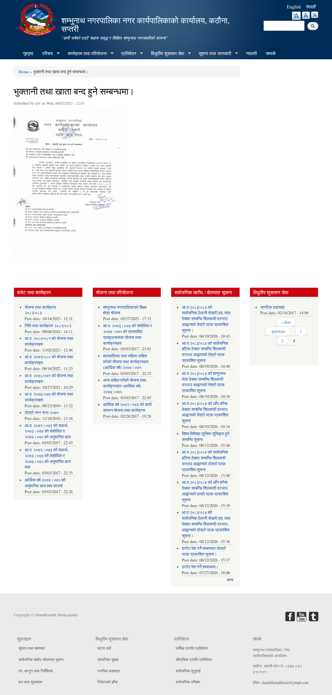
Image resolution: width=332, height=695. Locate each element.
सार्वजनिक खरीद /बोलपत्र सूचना (41, 659)
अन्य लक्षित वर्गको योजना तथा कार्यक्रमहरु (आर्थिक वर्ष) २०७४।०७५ (124, 386)
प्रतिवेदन (126, 53)
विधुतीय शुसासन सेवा (165, 53)
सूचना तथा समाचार (31, 648)
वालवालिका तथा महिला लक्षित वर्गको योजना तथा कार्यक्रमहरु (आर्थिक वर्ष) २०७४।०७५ (125, 361)
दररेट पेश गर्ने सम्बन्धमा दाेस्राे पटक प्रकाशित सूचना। (204, 551)
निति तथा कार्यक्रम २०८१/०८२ (48, 326)
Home (23, 72)
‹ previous (277, 331)
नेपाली (310, 7)
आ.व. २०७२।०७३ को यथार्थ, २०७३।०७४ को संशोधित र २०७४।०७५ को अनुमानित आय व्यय (48, 458)
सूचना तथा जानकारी (212, 53)
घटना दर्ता (104, 648)
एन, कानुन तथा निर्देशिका (35, 670)
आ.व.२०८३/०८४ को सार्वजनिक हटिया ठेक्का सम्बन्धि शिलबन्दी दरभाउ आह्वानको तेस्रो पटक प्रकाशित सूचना (205, 352)
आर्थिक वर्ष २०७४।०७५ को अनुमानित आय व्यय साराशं (45, 483)
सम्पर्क (271, 53)
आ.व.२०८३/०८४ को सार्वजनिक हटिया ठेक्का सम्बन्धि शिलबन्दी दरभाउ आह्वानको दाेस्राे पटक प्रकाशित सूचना (205, 460)
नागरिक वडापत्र (272, 307)
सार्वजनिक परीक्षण (188, 681)
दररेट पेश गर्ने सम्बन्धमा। (200, 567)
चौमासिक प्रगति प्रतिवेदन (194, 659)
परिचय (45, 53)
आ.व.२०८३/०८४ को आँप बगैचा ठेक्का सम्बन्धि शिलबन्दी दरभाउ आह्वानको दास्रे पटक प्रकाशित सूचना (205, 491)
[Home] (38, 19)
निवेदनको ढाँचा (107, 681)
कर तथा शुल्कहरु (30, 681)
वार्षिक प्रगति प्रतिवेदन (192, 648)
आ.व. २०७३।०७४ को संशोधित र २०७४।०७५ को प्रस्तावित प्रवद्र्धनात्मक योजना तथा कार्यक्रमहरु (127, 334)
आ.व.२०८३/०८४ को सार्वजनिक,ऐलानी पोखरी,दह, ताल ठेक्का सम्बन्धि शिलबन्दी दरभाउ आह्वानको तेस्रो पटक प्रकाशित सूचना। (206, 319)
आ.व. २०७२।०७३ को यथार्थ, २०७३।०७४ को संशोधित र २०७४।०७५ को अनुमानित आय (48, 431)
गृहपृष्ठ (28, 53)
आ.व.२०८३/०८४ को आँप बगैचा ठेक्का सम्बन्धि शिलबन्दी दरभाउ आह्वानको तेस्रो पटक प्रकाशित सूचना (205, 412)
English (294, 7)
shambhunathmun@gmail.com (285, 682)
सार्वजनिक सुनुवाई (188, 670)
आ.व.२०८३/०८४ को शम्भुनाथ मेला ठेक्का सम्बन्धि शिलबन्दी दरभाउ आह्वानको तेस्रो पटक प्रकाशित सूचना (204, 382)
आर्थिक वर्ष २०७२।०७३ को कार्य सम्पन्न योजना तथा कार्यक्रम (127, 407)
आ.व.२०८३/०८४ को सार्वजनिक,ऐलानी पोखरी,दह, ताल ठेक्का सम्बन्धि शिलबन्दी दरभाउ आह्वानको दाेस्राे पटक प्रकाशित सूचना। (206, 524)
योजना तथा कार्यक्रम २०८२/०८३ (40, 310)
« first (285, 322)
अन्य (230, 580)
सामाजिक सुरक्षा (108, 659)
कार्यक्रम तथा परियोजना (85, 53)
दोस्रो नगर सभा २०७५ (42, 412)
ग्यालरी (251, 53)
